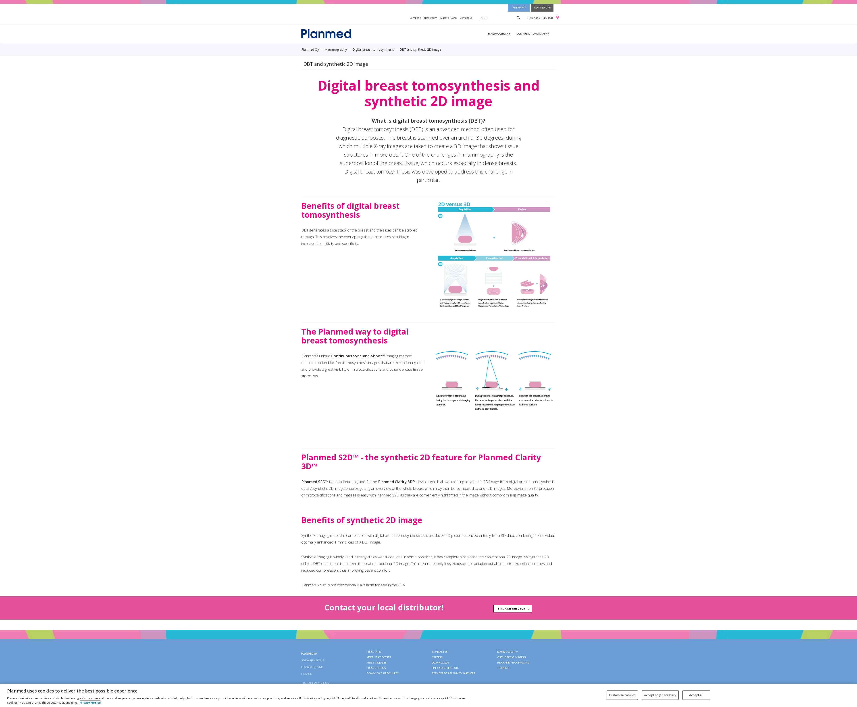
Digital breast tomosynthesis (373, 49)
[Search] (518, 17)
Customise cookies (622, 695)
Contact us (466, 17)
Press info (374, 651)
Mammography (499, 33)
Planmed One (542, 7)
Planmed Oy (310, 49)
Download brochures (383, 673)
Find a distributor (540, 17)
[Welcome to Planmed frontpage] (326, 33)
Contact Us (440, 651)
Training (503, 668)
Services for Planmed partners (453, 673)
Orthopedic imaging (511, 657)
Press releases (377, 662)
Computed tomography (533, 33)
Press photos (376, 668)
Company (415, 17)
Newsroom (430, 17)
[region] (428, 695)
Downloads (440, 662)
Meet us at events (379, 657)
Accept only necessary (660, 695)
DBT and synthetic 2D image (336, 64)
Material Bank (448, 17)
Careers (437, 657)
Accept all (696, 695)
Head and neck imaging (513, 662)
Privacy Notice (90, 702)
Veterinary (519, 7)
